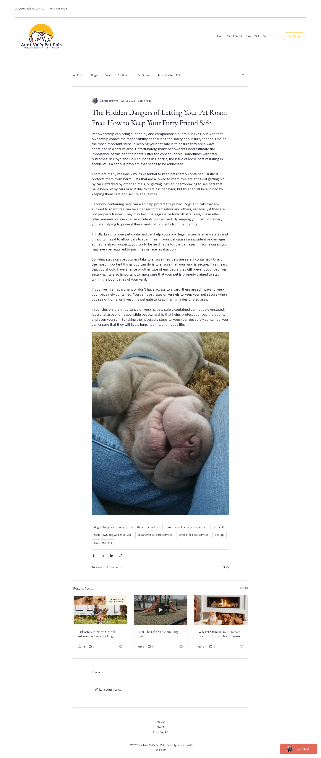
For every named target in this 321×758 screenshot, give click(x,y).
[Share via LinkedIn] (112, 555)
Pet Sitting (144, 75)
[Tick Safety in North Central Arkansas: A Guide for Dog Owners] (100, 610)
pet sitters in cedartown (145, 527)
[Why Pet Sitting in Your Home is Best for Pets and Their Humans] (221, 610)
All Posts (78, 75)
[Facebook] (276, 36)
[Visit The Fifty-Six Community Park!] (160, 610)
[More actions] (227, 100)
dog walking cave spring (109, 527)
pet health (219, 527)
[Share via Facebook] (93, 555)
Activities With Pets (169, 75)
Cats (107, 75)
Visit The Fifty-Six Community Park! (158, 634)
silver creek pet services (193, 534)
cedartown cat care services (155, 534)
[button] (243, 75)
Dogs (94, 75)
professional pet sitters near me (186, 527)
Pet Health (123, 75)
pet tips (219, 534)
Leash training (103, 542)
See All (243, 588)
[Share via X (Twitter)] (102, 555)
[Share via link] (121, 555)
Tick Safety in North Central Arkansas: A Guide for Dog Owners (96, 634)
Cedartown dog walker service (113, 534)
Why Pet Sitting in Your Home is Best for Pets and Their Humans (219, 634)
